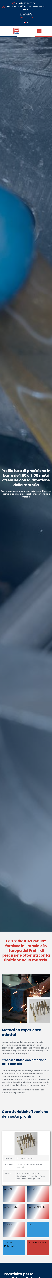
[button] (39, 31)
